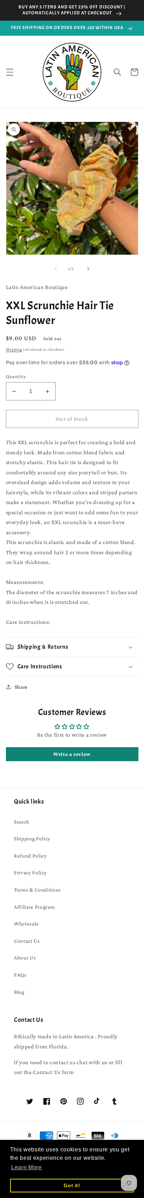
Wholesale (26, 924)
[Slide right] (88, 268)
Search (21, 822)
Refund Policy (30, 856)
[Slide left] (56, 268)
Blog (19, 992)
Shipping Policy (32, 838)
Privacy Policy (30, 872)
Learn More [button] (26, 1167)
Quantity (16, 376)
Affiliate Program (34, 907)
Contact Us (27, 941)
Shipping (14, 349)
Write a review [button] (72, 754)
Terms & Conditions (37, 890)
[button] (9, 72)
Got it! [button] (72, 1185)
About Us (25, 958)
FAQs (20, 975)
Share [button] (21, 687)
